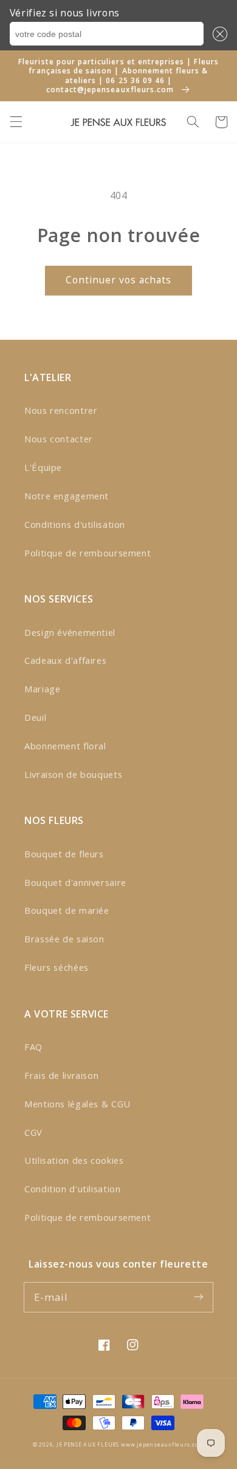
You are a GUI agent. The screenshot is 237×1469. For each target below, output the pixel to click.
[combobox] (107, 34)
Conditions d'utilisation (74, 524)
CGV (33, 1132)
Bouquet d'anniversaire (75, 882)
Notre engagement (66, 496)
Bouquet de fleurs (64, 854)
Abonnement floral (65, 746)
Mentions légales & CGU (77, 1104)
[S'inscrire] (199, 1297)
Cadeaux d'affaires (65, 660)
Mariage (42, 689)
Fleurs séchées (56, 967)
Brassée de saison (64, 939)
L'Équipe (43, 467)
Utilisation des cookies (74, 1160)
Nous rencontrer (60, 410)
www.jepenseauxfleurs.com (162, 1444)
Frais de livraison (61, 1075)
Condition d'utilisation (72, 1189)
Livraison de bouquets (73, 774)
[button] (217, 34)
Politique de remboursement (87, 553)
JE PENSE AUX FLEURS (88, 1444)
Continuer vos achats (119, 279)
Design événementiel (69, 632)
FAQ (33, 1047)
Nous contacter (58, 439)
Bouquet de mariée (66, 910)
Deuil (35, 717)
